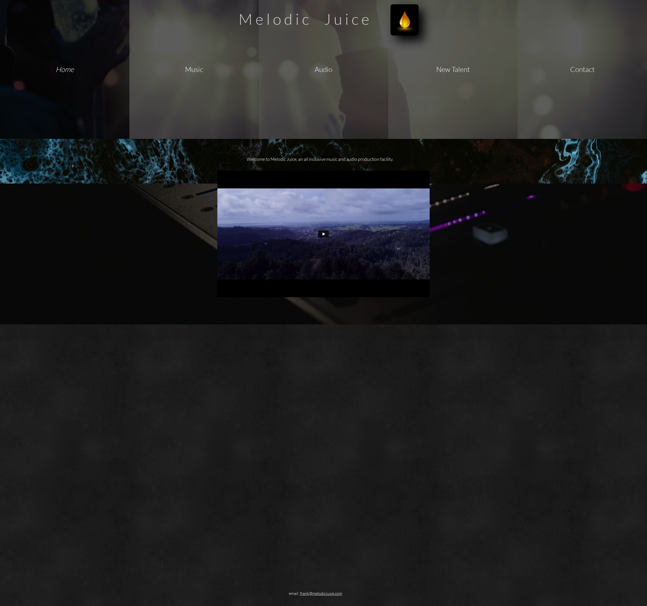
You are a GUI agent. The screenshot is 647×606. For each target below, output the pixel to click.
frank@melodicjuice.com (321, 593)
